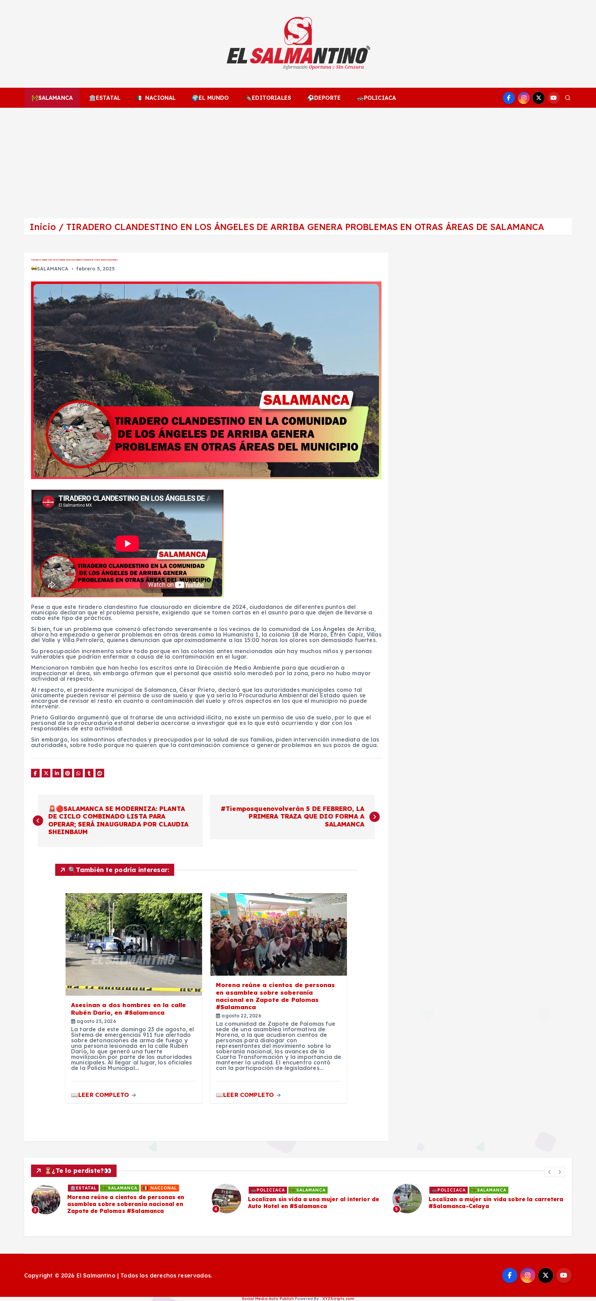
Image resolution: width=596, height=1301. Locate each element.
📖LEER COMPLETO (101, 1094)
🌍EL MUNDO (210, 97)
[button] (550, 1172)
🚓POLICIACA (376, 97)
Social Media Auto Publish (268, 1298)
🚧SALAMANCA (52, 97)
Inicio (43, 226)
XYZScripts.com (338, 1298)
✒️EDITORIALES (268, 97)
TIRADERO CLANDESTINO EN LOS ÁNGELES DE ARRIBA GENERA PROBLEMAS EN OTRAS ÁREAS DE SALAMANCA (305, 226)
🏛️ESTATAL (104, 97)
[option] (117, 1198)
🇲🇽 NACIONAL (156, 97)
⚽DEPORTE (324, 97)
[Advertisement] (298, 159)
